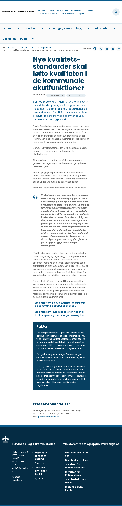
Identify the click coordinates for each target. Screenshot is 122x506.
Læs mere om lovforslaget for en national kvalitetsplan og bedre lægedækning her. (60, 313)
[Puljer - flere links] (33, 39)
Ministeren (9, 39)
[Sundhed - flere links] (42, 28)
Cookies (39, 463)
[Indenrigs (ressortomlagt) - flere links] (88, 28)
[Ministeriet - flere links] (114, 28)
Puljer (23, 39)
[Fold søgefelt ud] (116, 12)
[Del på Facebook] (95, 48)
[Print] (118, 48)
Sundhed (30, 28)
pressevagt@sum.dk (48, 416)
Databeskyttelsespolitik (41, 470)
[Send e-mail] (112, 48)
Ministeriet (101, 28)
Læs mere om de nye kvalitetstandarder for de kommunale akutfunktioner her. (60, 304)
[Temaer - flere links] (18, 28)
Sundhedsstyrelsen (76, 460)
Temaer (7, 28)
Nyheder (40, 478)
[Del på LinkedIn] (106, 48)
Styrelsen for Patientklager (73, 473)
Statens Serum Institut (74, 488)
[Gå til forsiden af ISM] (17, 12)
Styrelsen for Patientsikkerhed (75, 466)
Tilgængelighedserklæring (41, 455)
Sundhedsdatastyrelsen (76, 481)
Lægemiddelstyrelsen (76, 454)
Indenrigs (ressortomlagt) (65, 28)
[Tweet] (100, 48)
